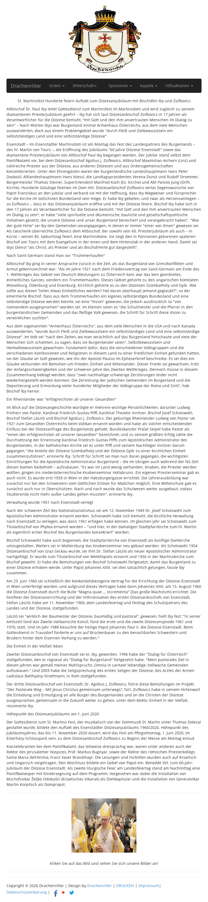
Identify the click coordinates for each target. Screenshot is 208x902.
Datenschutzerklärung (26, 892)
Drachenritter (26, 85)
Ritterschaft (83, 85)
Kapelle (147, 85)
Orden (55, 85)
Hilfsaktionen (177, 85)
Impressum (148, 885)
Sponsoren (119, 85)
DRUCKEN (125, 885)
